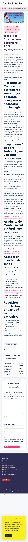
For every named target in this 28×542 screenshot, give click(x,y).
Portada (4, 8)
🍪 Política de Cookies (7, 465)
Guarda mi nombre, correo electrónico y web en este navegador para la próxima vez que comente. (13, 441)
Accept (8, 535)
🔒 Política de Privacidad (8, 467)
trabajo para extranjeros (10, 346)
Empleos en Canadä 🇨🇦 (11, 26)
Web (5, 432)
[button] (10, 358)
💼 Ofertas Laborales (11, 32)
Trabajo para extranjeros (12, 29)
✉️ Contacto (5, 458)
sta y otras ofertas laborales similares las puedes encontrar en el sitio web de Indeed (13, 292)
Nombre (6, 417)
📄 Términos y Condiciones (9, 474)
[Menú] (25, 3)
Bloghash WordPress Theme (18, 491)
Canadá (6, 341)
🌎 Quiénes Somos (6, 472)
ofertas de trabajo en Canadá (11, 344)
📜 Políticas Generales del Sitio (10, 469)
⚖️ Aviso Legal (5, 461)
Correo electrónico (10, 424)
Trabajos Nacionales (12, 3)
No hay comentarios (10, 50)
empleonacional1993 (13, 355)
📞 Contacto (5, 463)
